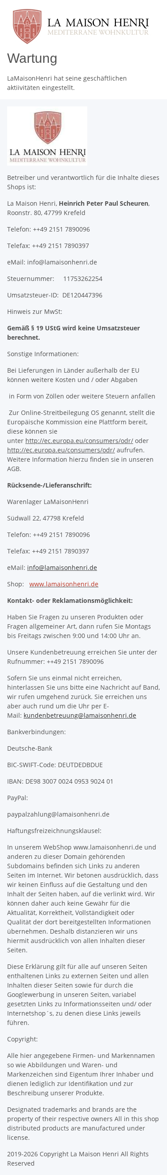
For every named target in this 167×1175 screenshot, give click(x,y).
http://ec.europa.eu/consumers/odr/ (79, 440)
